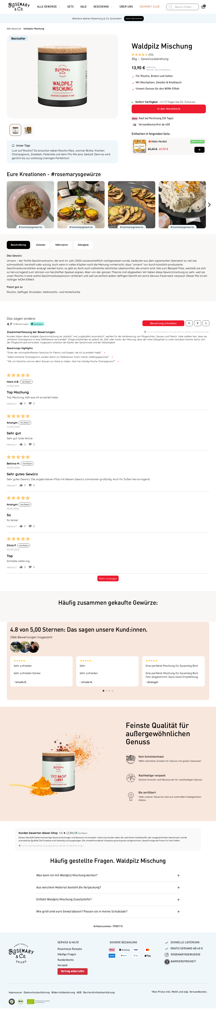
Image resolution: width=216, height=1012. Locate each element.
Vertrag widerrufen (72, 971)
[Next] (210, 204)
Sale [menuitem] (83, 7)
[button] (140, 54)
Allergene (83, 244)
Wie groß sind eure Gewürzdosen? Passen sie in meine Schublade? (81, 911)
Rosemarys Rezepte (70, 949)
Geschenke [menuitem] (101, 7)
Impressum (15, 992)
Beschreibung (18, 244)
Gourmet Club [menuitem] (149, 7)
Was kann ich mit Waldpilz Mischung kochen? (66, 875)
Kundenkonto (66, 960)
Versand (62, 965)
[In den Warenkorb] (199, 150)
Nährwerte (61, 244)
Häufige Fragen (67, 954)
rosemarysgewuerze (185, 954)
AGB (79, 992)
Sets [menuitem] (70, 7)
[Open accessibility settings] (167, 961)
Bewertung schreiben (163, 323)
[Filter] (197, 323)
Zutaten (40, 244)
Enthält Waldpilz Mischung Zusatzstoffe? (64, 899)
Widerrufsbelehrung (63, 992)
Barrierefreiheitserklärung (99, 992)
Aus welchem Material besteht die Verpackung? (68, 887)
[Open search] (189, 323)
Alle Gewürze (14, 28)
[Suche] (170, 7)
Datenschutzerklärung (37, 992)
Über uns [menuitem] (126, 7)
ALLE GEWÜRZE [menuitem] (47, 7)
